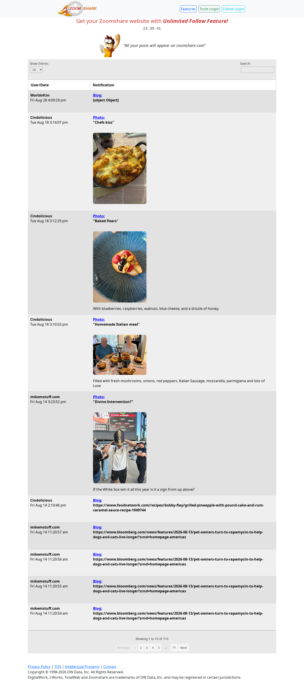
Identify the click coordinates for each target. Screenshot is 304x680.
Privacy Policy (39, 666)
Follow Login (233, 8)
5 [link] (159, 648)
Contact (109, 666)
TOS (57, 666)
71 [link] (174, 648)
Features (188, 8)
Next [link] (183, 648)
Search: (245, 63)
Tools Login (209, 8)
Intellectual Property (82, 666)
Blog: (97, 95)
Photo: (99, 117)
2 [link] (141, 648)
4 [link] (153, 648)
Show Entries (39, 63)
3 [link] (147, 648)
